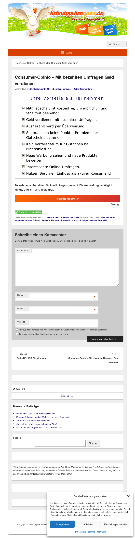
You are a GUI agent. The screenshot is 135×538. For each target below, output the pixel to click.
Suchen (17, 437)
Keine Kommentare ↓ (84, 88)
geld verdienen (108, 217)
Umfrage (55, 220)
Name (20, 295)
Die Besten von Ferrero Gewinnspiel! (33, 420)
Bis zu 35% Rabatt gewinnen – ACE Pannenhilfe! (39, 427)
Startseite (74, 217)
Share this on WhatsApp (30, 212)
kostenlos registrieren (67, 198)
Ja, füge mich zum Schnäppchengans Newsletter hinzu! (43, 333)
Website (21, 321)
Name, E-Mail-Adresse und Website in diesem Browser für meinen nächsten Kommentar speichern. (63, 329)
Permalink (103, 220)
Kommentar (23, 250)
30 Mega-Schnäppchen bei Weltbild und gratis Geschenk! (43, 417)
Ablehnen (88, 524)
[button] (128, 496)
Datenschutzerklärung (85, 531)
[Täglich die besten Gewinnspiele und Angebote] (67, 38)
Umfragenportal (67, 220)
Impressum (102, 531)
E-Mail (20, 308)
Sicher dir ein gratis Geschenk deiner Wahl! (36, 423)
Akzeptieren (62, 524)
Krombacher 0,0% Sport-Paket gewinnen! (35, 413)
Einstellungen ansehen (116, 524)
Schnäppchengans (62, 88)
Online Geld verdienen (58, 217)
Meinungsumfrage (23, 220)
